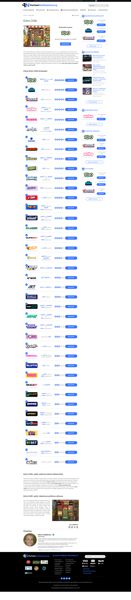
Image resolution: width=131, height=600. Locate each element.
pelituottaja (57, 51)
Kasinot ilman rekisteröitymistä (70, 10)
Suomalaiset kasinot (53, 10)
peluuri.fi (79, 582)
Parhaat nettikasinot (29, 10)
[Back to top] (127, 596)
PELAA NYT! (65, 44)
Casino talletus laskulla (71, 561)
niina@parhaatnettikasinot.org (52, 550)
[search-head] (107, 5)
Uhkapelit (68, 567)
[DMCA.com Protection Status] (28, 573)
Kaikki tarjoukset (93, 101)
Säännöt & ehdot (65, 585)
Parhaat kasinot (58, 559)
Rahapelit (83, 10)
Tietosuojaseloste (74, 585)
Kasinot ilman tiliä (59, 566)
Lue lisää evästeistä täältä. (89, 0)
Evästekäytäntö (56, 585)
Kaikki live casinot (92, 198)
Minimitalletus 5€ (69, 559)
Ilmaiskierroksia (104, 10)
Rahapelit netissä (58, 568)
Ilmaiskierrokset (58, 572)
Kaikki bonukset (93, 124)
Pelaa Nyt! (101, 24)
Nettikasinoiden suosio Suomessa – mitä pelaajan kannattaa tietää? (99, 79)
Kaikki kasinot (92, 46)
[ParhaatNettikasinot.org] (44, 5)
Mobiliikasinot (58, 573)
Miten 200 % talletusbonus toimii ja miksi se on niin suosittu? (99, 90)
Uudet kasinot (41, 10)
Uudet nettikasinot (59, 561)
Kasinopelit (68, 565)
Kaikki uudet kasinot (93, 162)
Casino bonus (92, 10)
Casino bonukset (58, 570)
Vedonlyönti (68, 568)
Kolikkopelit (68, 570)
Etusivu (25, 15)
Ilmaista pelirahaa (70, 563)
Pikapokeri (68, 572)
